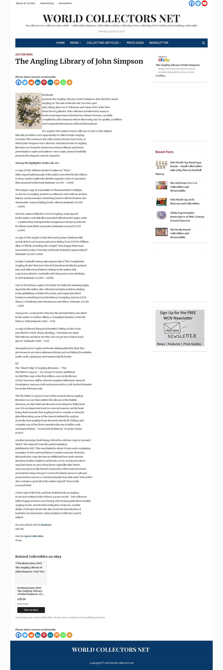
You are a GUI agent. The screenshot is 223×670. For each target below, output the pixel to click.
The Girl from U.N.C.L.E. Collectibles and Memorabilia (184, 187)
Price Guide (135, 42)
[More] (69, 82)
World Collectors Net (111, 18)
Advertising (47, 3)
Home (60, 42)
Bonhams (46, 524)
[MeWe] (50, 82)
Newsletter (65, 3)
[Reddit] (31, 82)
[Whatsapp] (63, 82)
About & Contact (25, 3)
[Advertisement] (179, 114)
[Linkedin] (37, 82)
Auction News (24, 54)
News (74, 42)
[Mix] (57, 82)
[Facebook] (192, 3)
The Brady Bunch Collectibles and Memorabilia (180, 233)
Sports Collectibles (33, 536)
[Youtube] (204, 3)
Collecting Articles (103, 42)
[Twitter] (198, 3)
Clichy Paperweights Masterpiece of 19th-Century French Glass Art (187, 216)
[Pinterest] (44, 82)
